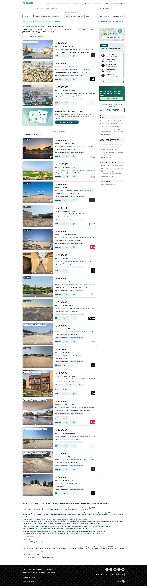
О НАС (24, 569)
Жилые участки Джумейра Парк (108, 155)
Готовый (73, 16)
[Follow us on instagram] (119, 569)
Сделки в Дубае (88, 3)
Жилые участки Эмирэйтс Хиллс (109, 149)
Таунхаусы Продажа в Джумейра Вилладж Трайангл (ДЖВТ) (112, 126)
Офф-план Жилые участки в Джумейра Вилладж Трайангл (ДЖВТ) (112, 165)
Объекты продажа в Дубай (107, 184)
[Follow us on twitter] (111, 569)
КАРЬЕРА (32, 569)
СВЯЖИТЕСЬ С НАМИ (44, 569)
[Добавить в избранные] (51, 57)
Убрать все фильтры (104, 21)
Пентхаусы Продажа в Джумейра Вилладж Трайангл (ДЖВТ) (112, 131)
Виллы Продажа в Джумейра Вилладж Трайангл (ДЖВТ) (112, 123)
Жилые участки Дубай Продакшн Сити (110, 144)
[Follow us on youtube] (123, 569)
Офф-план (80, 16)
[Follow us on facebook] (107, 569)
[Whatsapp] (73, 55)
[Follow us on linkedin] (115, 569)
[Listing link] (60, 49)
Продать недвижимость (63, 3)
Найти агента (51, 3)
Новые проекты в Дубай (106, 176)
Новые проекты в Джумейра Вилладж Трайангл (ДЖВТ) (112, 173)
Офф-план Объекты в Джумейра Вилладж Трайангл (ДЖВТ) (112, 168)
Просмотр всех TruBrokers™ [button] (111, 81)
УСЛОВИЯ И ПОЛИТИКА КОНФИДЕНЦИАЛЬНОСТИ (38, 572)
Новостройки (99, 3)
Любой (67, 16)
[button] (27, 16)
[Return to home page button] (27, 3)
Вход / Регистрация (117, 3)
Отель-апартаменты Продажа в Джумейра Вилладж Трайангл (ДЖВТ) (112, 129)
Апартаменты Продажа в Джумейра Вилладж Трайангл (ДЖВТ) (112, 121)
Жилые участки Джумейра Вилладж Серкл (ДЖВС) (112, 152)
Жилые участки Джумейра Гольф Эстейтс (111, 146)
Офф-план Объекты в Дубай (108, 171)
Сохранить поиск (118, 21)
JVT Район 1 (33, 36)
